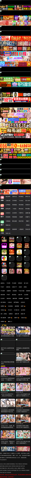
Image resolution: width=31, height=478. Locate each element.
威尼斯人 (3, 283)
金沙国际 (23, 310)
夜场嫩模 (21, 298)
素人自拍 (27, 200)
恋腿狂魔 (27, 213)
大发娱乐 (10, 302)
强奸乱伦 (14, 196)
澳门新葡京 (3, 302)
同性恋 (27, 225)
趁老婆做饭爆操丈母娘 (7, 336)
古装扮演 (8, 213)
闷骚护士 (27, 217)
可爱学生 (21, 213)
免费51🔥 (23, 306)
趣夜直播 (15, 298)
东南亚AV (27, 204)
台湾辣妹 (8, 204)
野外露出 (27, 208)
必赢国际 (9, 290)
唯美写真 (21, 221)
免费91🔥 (10, 317)
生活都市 (8, 229)
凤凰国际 (15, 290)
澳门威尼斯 (3, 317)
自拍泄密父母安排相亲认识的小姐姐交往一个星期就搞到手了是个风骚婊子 (22, 412)
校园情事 (14, 229)
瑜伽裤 (21, 217)
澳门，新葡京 (4, 314)
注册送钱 (8, 287)
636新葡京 (10, 306)
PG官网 (8, 283)
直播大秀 (23, 314)
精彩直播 (3, 294)
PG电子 (2, 287)
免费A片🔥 (16, 317)
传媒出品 (8, 225)
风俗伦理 (27, 229)
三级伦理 (8, 200)
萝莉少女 (27, 196)
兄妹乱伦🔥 (24, 317)
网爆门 (27, 221)
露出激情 (14, 221)
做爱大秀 (17, 314)
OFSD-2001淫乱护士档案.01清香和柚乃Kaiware (23, 443)
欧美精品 (21, 196)
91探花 (14, 208)
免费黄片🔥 (3, 321)
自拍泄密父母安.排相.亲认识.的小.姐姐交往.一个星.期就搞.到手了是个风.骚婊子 (22, 428)
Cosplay (21, 200)
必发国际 (27, 298)
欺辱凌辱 (8, 208)
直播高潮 (28, 290)
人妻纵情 (21, 229)
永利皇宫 (23, 302)
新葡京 (25, 287)
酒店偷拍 (14, 294)
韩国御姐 (14, 204)
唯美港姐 (21, 204)
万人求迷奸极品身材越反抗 (7, 362)
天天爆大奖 (16, 310)
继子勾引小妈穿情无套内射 (7, 349)
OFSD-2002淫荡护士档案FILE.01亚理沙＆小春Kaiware (23, 395)
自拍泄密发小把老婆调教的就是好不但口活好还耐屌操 (7, 411)
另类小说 (8, 233)
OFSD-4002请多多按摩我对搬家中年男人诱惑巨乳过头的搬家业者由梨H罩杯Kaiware (23, 380)
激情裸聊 (17, 306)
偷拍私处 (9, 298)
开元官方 (10, 310)
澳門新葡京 (16, 302)
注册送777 (14, 287)
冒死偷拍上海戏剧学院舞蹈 (22, 349)
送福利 (20, 287)
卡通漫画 (8, 221)
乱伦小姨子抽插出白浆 (22, 362)
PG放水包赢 (21, 290)
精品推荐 (8, 196)
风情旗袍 (8, 217)
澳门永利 (26, 283)
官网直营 (20, 283)
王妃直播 (26, 294)
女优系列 (14, 213)
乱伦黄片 (3, 298)
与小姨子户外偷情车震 (22, 336)
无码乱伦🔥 (3, 310)
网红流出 (21, 208)
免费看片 (11, 314)
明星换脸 (14, 217)
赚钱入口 (10, 321)
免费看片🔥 (3, 306)
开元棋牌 (14, 283)
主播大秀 (20, 294)
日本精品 (14, 200)
